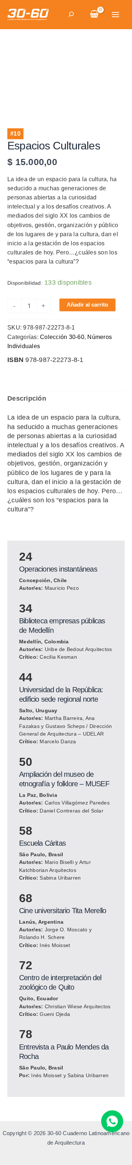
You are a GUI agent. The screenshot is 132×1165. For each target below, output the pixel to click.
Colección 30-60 (62, 337)
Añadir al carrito (87, 305)
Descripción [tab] (26, 398)
